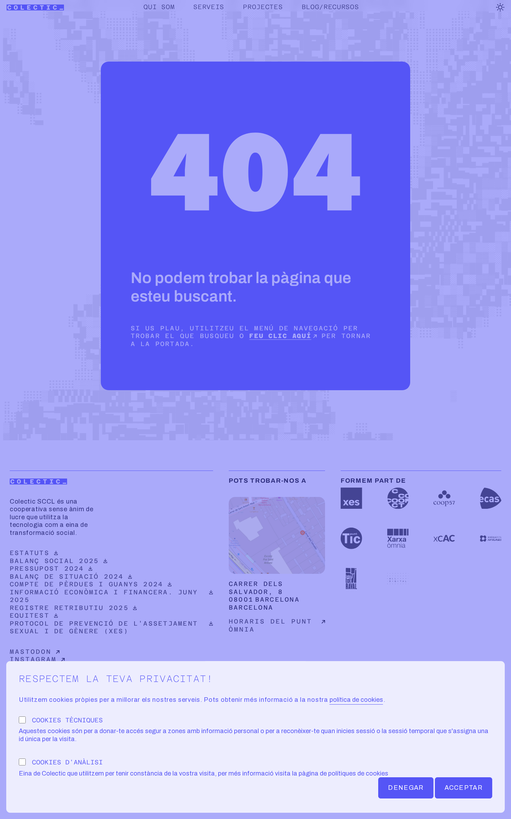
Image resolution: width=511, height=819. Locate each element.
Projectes (263, 6)
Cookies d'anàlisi (67, 762)
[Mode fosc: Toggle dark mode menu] (500, 7)
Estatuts (67, 552)
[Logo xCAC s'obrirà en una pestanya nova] (444, 538)
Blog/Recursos (330, 6)
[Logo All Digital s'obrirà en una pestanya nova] (397, 578)
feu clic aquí (280, 335)
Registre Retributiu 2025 (69, 607)
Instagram (33, 659)
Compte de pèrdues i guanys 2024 (86, 584)
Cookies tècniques (67, 720)
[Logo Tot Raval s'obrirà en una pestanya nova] (351, 578)
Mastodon (30, 651)
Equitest (67, 615)
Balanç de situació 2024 (67, 576)
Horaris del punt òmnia (270, 625)
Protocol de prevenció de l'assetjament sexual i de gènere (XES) (104, 627)
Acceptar (463, 787)
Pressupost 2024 (67, 568)
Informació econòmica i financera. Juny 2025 (104, 596)
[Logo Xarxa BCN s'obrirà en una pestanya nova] (490, 538)
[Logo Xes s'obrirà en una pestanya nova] (351, 498)
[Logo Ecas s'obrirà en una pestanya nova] (490, 498)
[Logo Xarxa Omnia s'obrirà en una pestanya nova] (397, 538)
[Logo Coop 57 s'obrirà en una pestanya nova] (444, 498)
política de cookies (356, 699)
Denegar (405, 787)
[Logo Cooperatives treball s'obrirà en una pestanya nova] (397, 498)
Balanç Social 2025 (67, 560)
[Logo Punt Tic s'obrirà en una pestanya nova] (351, 538)
